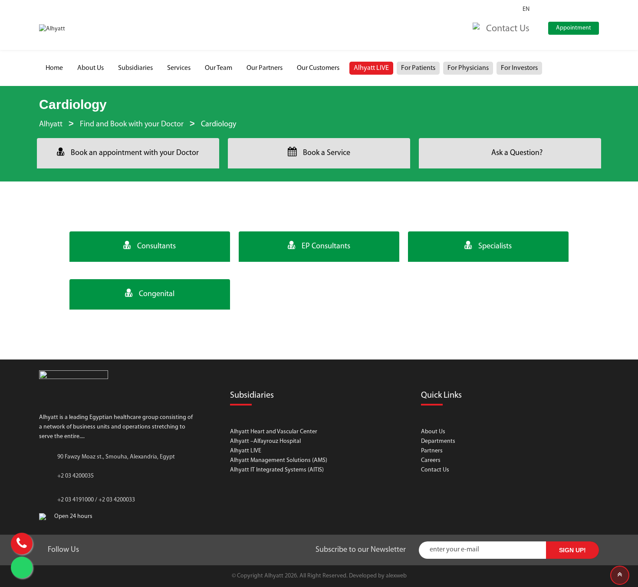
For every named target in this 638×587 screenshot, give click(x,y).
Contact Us (435, 470)
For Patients (418, 68)
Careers (431, 460)
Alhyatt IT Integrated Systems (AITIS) (277, 470)
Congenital (156, 294)
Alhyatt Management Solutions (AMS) (278, 460)
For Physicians (468, 68)
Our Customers (318, 68)
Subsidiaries (135, 68)
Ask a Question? (517, 153)
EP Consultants (326, 247)
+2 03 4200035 (75, 476)
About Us (90, 68)
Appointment (573, 28)
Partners (432, 451)
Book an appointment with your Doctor (135, 153)
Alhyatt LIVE (371, 68)
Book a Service (326, 153)
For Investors (519, 68)
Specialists (495, 247)
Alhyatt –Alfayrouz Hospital (265, 441)
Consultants (156, 247)
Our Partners (265, 68)
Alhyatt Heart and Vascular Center (273, 432)
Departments (438, 441)
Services (179, 68)
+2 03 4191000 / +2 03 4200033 (96, 500)
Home (54, 68)
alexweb (396, 576)
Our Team (218, 68)
